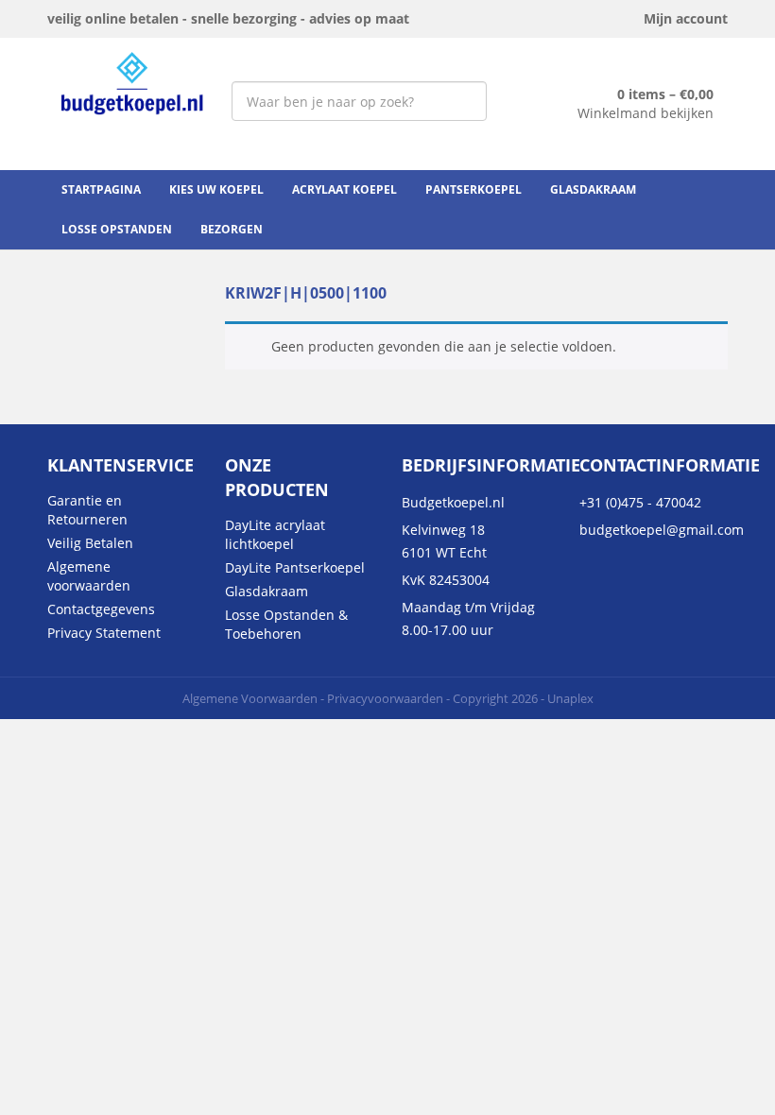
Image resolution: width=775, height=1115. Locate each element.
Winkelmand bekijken (645, 113)
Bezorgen (231, 229)
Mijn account (686, 18)
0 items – (665, 94)
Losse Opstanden (116, 229)
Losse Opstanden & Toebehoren (286, 624)
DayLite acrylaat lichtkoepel (275, 534)
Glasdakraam (593, 189)
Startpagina (101, 189)
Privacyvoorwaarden (385, 698)
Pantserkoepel (473, 189)
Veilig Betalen (90, 543)
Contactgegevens (101, 609)
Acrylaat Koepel (344, 189)
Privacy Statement (104, 633)
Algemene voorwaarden (88, 576)
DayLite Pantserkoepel (295, 567)
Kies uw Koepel (216, 189)
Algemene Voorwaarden (250, 698)
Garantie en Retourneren (87, 509)
